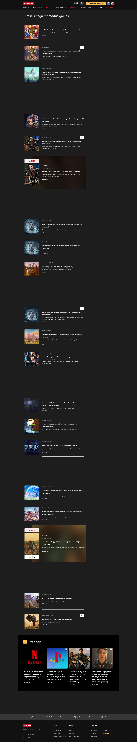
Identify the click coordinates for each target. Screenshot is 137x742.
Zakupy (104, 730)
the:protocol (105, 733)
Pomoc (70, 730)
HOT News (94, 730)
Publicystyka (61, 7)
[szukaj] (82, 3)
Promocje (74, 7)
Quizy (48, 7)
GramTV (93, 733)
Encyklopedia (86, 7)
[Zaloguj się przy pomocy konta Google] (112, 3)
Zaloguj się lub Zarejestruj (97, 3)
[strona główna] (32, 3)
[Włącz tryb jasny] (76, 3)
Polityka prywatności (59, 736)
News (25, 7)
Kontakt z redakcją (74, 736)
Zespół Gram (57, 730)
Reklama (71, 733)
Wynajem (99, 7)
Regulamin (56, 733)
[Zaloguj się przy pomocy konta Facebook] (108, 3)
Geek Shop (110, 7)
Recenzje (36, 7)
